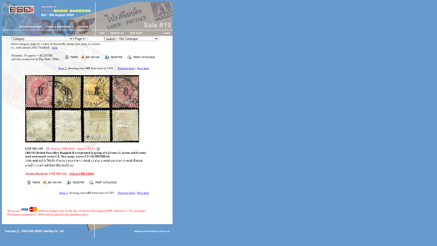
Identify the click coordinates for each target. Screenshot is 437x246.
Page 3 (62, 68)
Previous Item (126, 68)
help (55, 47)
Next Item (143, 68)
